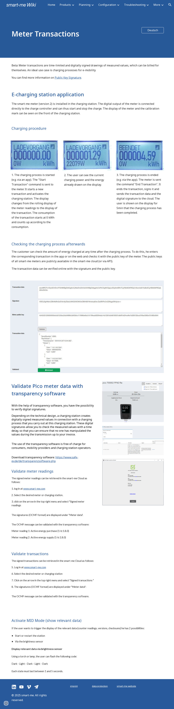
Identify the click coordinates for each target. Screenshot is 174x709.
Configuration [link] (107, 5)
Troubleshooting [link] (134, 5)
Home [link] (51, 5)
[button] (170, 5)
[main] (74, 33)
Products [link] (65, 5)
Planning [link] (84, 5)
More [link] (156, 5)
